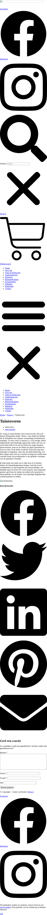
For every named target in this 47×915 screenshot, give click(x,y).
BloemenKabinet (11, 279)
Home (7, 268)
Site (1, 783)
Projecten (8, 277)
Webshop (8, 284)
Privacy (31, 792)
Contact (8, 288)
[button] (23, 138)
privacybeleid (5, 907)
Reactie (3, 753)
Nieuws (10, 415)
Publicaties (9, 286)
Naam (3, 773)
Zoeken (3, 164)
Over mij (8, 270)
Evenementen (10, 282)
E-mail (3, 778)
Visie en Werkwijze (12, 273)
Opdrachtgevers (11, 275)
